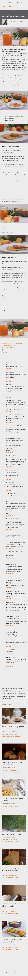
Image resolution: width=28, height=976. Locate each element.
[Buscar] (22, 2)
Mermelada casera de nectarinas (12, 834)
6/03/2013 (15, 629)
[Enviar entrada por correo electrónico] (2, 350)
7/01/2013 (12, 649)
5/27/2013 (16, 362)
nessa (7, 602)
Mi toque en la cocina (11, 425)
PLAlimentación (10, 533)
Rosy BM (8, 470)
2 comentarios (13, 875)
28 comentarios (13, 734)
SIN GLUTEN (16, 345)
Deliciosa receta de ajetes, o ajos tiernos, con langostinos (12, 869)
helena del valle (9, 591)
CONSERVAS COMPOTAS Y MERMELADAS (12, 343)
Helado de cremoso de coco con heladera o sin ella (12, 905)
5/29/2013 (11, 577)
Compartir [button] (5, 352)
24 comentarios (13, 947)
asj (6, 501)
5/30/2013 (12, 602)
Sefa (7, 577)
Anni (7, 482)
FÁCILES (11, 345)
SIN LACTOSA (5, 347)
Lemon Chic (8, 629)
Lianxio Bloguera (10, 414)
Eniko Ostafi (9, 518)
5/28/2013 (22, 542)
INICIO (3, 6)
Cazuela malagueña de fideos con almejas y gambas (13, 763)
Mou (7, 372)
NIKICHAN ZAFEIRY (10, 400)
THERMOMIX (12, 347)
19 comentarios (13, 806)
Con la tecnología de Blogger (14, 972)
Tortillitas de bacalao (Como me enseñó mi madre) (12, 940)
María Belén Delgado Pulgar (12, 551)
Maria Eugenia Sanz (10, 438)
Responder (9, 368)
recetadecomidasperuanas (12, 542)
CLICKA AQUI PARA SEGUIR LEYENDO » (11, 736)
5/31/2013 (17, 616)
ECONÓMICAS (5, 345)
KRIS (7, 384)
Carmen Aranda (9, 616)
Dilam (7, 649)
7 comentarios (13, 770)
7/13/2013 (13, 657)
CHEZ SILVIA (9, 493)
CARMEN (8, 455)
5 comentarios (13, 911)
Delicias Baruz (9, 362)
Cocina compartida (10, 2)
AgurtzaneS (9, 564)
